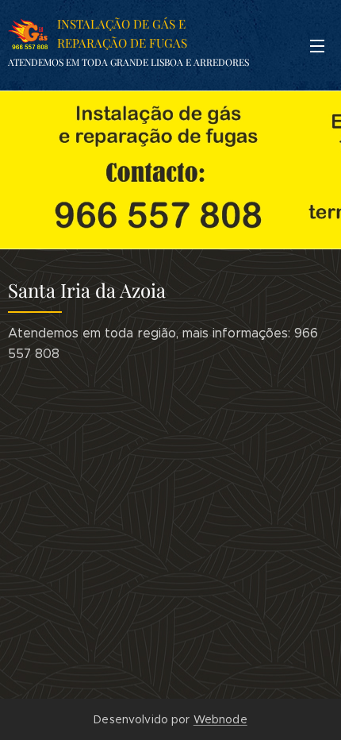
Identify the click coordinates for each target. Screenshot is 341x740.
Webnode (220, 719)
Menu (317, 45)
